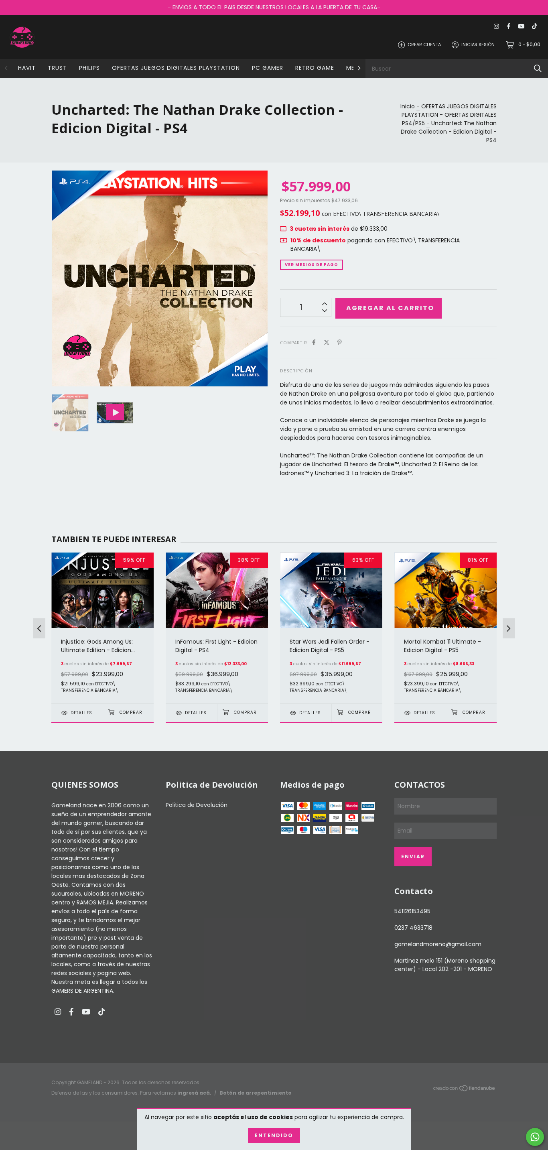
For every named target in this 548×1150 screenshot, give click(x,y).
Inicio (407, 106)
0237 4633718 (413, 928)
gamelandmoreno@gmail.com (437, 944)
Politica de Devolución (196, 805)
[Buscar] (538, 68)
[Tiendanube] (464, 1090)
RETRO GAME (314, 68)
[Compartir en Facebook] (314, 342)
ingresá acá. (194, 1092)
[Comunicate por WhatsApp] (535, 1137)
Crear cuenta (424, 44)
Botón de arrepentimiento (255, 1092)
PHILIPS (89, 68)
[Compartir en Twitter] (327, 342)
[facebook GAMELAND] (508, 26)
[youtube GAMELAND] (521, 26)
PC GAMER (267, 68)
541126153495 (412, 911)
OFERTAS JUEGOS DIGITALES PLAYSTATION (176, 68)
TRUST (57, 68)
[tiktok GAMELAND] (534, 26)
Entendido (274, 1135)
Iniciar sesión (478, 44)
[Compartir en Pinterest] (339, 342)
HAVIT (27, 68)
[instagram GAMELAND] (496, 26)
